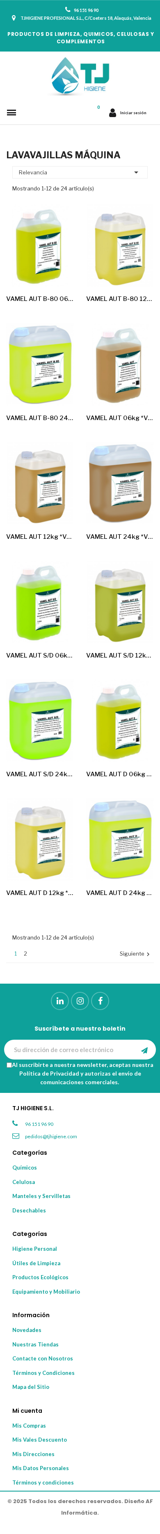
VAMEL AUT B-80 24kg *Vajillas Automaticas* (40, 418)
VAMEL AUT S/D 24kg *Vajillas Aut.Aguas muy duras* (40, 774)
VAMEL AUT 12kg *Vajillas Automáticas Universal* (40, 536)
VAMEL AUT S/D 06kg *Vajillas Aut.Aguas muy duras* (40, 655)
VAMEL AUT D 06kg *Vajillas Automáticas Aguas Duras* (120, 774)
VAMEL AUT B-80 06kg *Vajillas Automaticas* (40, 299)
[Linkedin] (60, 1001)
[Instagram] (80, 1001)
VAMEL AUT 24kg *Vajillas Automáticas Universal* (120, 536)
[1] (144, 1049)
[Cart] (98, 112)
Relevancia (80, 172)
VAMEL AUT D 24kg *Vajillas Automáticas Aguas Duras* (120, 893)
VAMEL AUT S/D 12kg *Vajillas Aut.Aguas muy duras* (120, 655)
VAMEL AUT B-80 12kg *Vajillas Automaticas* (120, 299)
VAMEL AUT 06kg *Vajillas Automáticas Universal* (120, 418)
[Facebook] (100, 1001)
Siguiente (136, 954)
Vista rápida (60, 273)
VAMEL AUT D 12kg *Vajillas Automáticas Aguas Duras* (40, 893)
